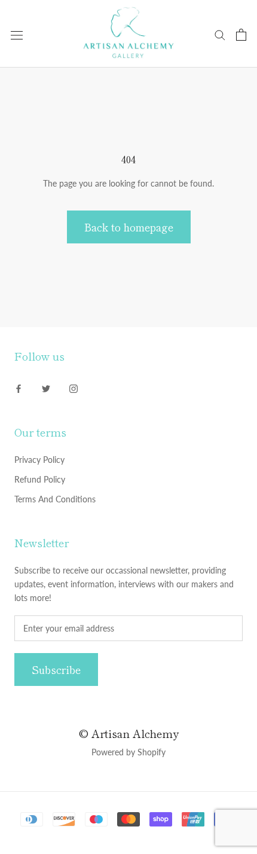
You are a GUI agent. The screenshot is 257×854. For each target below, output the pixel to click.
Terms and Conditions (55, 499)
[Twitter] (46, 388)
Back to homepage (128, 226)
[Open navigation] (17, 34)
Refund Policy (39, 479)
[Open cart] (241, 35)
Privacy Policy (39, 460)
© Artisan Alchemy (129, 733)
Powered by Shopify (128, 752)
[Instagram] (73, 388)
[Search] (220, 34)
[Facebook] (18, 388)
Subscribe (56, 669)
